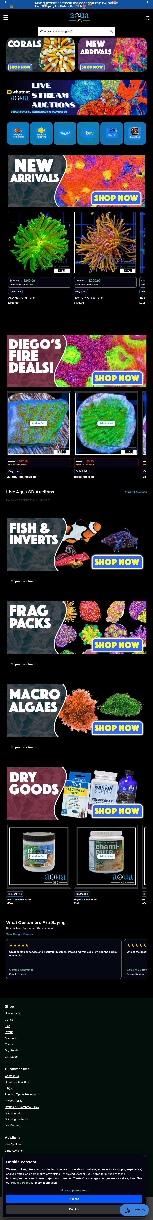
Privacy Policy (13, 1100)
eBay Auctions (14, 1150)
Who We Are (13, 1125)
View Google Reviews (19, 934)
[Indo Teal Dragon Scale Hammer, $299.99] (105, 242)
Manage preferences (74, 1190)
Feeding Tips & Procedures (22, 1094)
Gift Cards (11, 1056)
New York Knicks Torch (23, 297)
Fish (7, 1025)
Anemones (11, 1038)
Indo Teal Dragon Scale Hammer (95, 297)
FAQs (8, 1088)
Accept (74, 1198)
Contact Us (12, 1075)
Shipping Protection (17, 1119)
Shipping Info (13, 1113)
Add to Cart (38, 423)
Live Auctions (13, 1144)
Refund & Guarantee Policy (22, 1106)
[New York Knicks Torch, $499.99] (40, 242)
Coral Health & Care (17, 1082)
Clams (9, 1044)
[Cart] (147, 18)
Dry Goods (11, 1050)
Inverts (9, 1031)
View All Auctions (136, 491)
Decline (74, 1209)
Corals (9, 1019)
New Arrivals (12, 1013)
